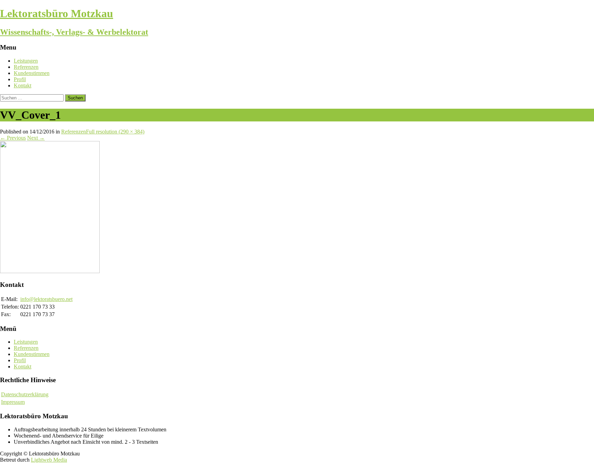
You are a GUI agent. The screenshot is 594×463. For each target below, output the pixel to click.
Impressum (13, 402)
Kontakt (22, 85)
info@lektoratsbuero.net (46, 299)
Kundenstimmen (32, 73)
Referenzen (26, 67)
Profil (20, 79)
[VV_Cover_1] (50, 271)
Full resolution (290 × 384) (115, 131)
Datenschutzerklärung (24, 394)
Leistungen (26, 61)
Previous (13, 138)
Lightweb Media (49, 460)
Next (36, 138)
